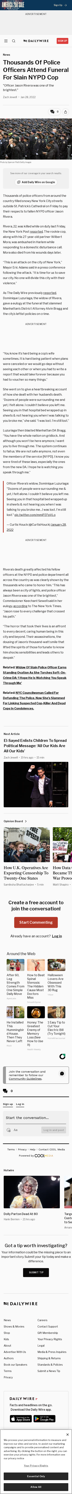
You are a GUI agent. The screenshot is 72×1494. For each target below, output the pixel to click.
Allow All (35, 1486)
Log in (57, 936)
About (7, 1345)
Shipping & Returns (49, 1358)
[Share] (65, 111)
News (7, 1320)
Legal (40, 1345)
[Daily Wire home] (36, 41)
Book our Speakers (15, 1364)
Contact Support (47, 1326)
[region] (36, 1461)
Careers (42, 1320)
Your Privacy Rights (49, 1339)
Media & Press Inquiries (51, 1351)
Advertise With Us (15, 1351)
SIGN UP (62, 40)
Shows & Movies (14, 1326)
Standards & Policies (50, 1364)
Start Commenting (36, 922)
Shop (7, 1332)
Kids (6, 1339)
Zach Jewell (10, 97)
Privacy (8, 1377)
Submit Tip (36, 1272)
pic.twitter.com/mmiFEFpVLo (35, 515)
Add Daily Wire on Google (38, 182)
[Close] (68, 1434)
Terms (8, 1371)
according (20, 606)
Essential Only (36, 1476)
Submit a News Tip (48, 1371)
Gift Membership (47, 1332)
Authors (9, 1358)
